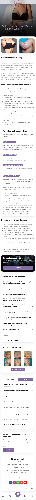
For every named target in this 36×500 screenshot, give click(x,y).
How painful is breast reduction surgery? (15, 294)
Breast (11, 33)
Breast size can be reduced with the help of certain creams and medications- (16, 408)
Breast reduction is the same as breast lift (16, 390)
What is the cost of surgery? (11, 340)
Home (4, 33)
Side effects (10, 379)
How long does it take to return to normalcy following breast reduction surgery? (15, 299)
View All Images (19, 369)
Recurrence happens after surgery (14, 424)
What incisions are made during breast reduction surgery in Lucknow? (17, 288)
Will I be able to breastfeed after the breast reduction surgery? (15, 324)
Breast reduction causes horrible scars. (16, 402)
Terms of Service (18, 488)
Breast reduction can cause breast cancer (16, 419)
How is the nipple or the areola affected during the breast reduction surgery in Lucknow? (17, 282)
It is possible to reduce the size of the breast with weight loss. (18, 395)
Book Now (18, 267)
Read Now (9, 450)
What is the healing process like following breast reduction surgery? (17, 318)
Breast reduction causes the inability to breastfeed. (15, 385)
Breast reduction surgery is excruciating (16, 414)
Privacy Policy (6, 488)
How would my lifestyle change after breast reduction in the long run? (15, 305)
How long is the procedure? (11, 329)
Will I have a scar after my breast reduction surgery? (15, 334)
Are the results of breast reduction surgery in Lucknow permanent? (16, 311)
